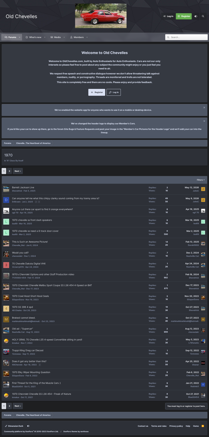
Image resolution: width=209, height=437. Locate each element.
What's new (35, 37)
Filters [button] (200, 180)
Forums (12, 37)
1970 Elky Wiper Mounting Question (31, 372)
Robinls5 (195, 386)
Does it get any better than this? (29, 361)
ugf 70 (15, 212)
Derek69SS (193, 245)
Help (188, 426)
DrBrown (16, 201)
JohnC (196, 191)
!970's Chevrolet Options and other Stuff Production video (43, 274)
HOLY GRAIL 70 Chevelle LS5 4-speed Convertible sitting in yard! (47, 339)
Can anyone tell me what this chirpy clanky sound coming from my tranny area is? (55, 198)
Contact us (143, 426)
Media (57, 37)
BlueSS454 (17, 386)
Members (79, 37)
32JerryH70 (18, 267)
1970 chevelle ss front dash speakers (32, 220)
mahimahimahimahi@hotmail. (26, 321)
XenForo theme (70, 431)
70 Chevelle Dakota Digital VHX (29, 263)
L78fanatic (194, 343)
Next (17, 171)
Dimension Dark (15, 426)
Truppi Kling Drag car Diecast (27, 350)
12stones (16, 354)
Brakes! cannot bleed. (23, 317)
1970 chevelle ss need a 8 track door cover (35, 231)
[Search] (203, 16)
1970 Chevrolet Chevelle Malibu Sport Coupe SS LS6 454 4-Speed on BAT (52, 285)
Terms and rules (159, 426)
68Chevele (17, 364)
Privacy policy (176, 426)
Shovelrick (17, 191)
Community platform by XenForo (31, 431)
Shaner (195, 364)
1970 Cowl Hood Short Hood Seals (30, 296)
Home (196, 426)
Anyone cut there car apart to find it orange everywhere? (42, 209)
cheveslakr (17, 256)
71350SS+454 (19, 277)
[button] (19, 37)
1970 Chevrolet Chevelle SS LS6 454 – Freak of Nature (41, 393)
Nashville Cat (192, 256)
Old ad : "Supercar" (22, 328)
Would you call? (20, 252)
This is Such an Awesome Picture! (30, 241)
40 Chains (17, 310)
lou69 (14, 223)
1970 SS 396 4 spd (22, 307)
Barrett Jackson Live (23, 187)
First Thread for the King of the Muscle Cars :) (36, 383)
